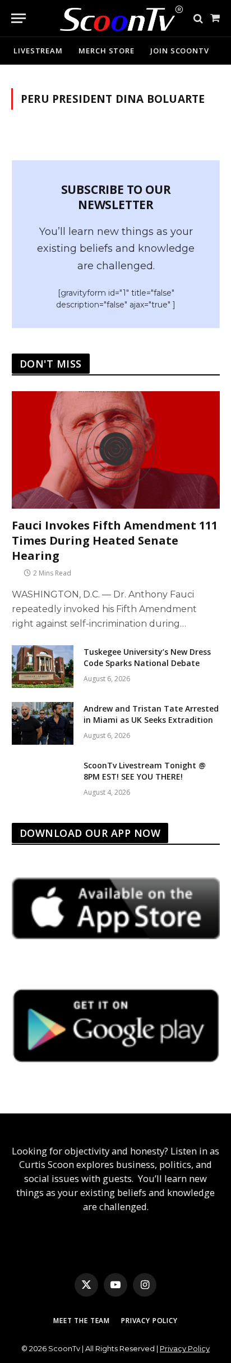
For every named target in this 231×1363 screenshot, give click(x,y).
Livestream (38, 51)
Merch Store (106, 51)
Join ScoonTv (179, 51)
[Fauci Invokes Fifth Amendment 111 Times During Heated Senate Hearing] (116, 450)
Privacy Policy (149, 1320)
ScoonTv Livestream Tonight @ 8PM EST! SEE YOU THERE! (145, 771)
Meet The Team (81, 1320)
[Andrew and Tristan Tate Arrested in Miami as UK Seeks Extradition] (42, 723)
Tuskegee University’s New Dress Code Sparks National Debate (147, 657)
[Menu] (18, 18)
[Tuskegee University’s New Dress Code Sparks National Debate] (42, 666)
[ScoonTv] (113, 15)
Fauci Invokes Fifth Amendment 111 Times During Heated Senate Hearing (115, 540)
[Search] (198, 18)
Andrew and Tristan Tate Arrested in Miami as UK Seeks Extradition (151, 714)
